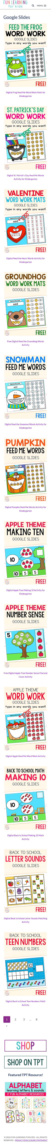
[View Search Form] (33, 5)
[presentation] (25, 55)
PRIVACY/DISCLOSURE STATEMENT (31, 1140)
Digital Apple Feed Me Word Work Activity (25, 756)
